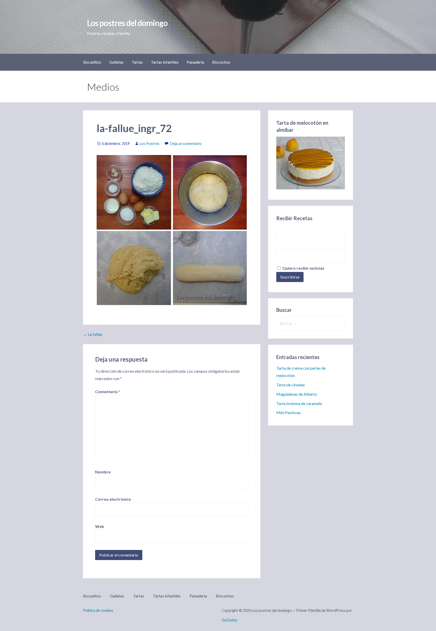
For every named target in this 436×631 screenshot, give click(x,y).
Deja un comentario (186, 143)
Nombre (103, 471)
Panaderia (195, 62)
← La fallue (92, 334)
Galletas (116, 62)
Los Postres (149, 143)
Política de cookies (98, 610)
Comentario (107, 391)
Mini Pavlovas (288, 412)
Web (99, 526)
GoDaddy (229, 620)
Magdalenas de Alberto (296, 394)
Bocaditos (92, 62)
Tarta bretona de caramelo (299, 403)
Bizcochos (221, 62)
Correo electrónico (113, 499)
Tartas (137, 62)
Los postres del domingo (127, 23)
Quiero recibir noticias (303, 268)
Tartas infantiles (165, 62)
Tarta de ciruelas (290, 384)
